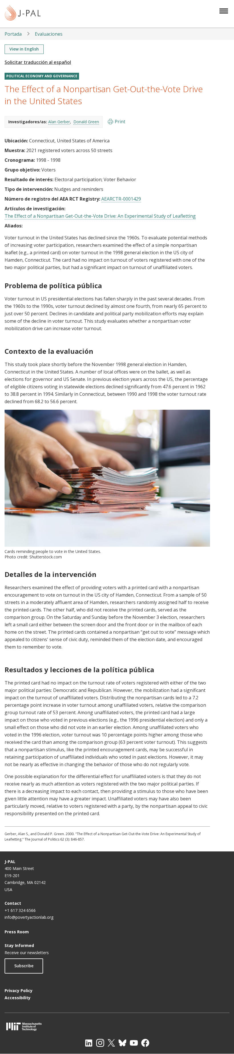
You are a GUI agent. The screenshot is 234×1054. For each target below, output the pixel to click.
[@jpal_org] (100, 1043)
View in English (24, 49)
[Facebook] (145, 1043)
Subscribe (23, 965)
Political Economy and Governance (41, 76)
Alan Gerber (59, 121)
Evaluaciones (48, 34)
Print (120, 121)
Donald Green (86, 121)
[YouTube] (134, 1043)
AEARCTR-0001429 (121, 199)
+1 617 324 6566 (20, 910)
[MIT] (117, 1026)
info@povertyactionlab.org (29, 917)
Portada (13, 34)
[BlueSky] (122, 1043)
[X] (111, 1043)
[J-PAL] (23, 14)
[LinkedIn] (89, 1043)
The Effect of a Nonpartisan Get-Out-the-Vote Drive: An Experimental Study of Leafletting (100, 216)
